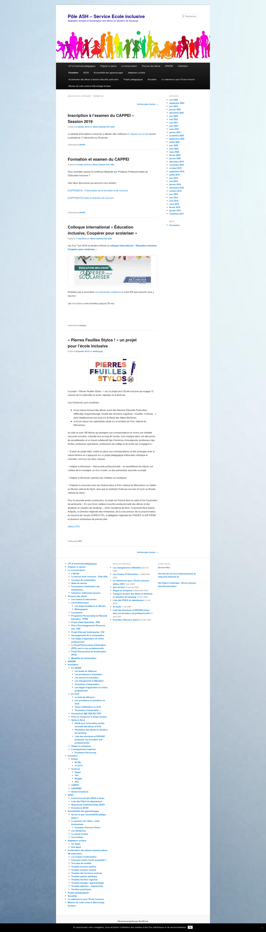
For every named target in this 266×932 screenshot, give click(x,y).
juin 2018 (173, 194)
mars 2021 (174, 129)
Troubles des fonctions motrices (86, 873)
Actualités (152, 79)
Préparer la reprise (108, 65)
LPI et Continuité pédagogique (82, 65)
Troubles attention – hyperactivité (87, 886)
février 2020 (174, 155)
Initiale (74, 758)
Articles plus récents (147, 104)
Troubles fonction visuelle (83, 869)
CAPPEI (81, 144)
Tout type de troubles (81, 863)
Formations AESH (79, 807)
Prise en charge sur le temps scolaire (89, 716)
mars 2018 (174, 203)
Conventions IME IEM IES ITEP (86, 713)
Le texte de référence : (85, 697)
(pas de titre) (119, 587)
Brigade (78, 778)
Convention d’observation (87, 684)
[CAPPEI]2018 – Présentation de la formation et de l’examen (98, 190)
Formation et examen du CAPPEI (98, 159)
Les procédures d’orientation (88, 674)
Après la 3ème (78, 719)
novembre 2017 (176, 213)
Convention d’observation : (88, 710)
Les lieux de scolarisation (83, 579)
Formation (73, 72)
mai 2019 (173, 181)
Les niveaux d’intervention (84, 599)
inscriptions (77, 303)
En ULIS (75, 693)
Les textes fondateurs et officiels (90, 605)
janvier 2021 (175, 132)
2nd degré (76, 846)
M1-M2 (78, 762)
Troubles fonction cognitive (84, 879)
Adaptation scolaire (136, 72)
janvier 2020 (175, 158)
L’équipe (75, 573)
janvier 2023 (175, 109)
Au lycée (117, 606)
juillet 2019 (174, 174)
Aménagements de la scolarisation (87, 635)
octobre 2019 (175, 168)
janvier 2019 (175, 184)
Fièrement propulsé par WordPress (133, 921)
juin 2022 (173, 115)
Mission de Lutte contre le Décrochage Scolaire (90, 86)
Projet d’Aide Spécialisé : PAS (85, 622)
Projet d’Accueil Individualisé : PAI (87, 632)
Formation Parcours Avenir (88, 827)
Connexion (174, 225)
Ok (190, 927)
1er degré (75, 843)
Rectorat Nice (164, 567)
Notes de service (79, 583)
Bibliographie (81, 609)
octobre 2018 (175, 190)
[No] (262, 927)
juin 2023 (173, 106)
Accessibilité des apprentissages (108, 72)
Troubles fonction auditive (83, 866)
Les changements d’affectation (89, 680)
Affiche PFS (74, 526)
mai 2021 (173, 122)
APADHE (169, 65)
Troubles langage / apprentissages (87, 882)
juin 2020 (173, 145)
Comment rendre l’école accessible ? (89, 859)
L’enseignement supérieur (83, 749)
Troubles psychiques (81, 889)
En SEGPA (76, 667)
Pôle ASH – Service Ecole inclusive (106, 16)
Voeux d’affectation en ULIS (88, 706)
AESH (86, 72)
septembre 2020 (176, 138)
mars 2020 (174, 151)
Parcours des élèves (151, 65)
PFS (80, 541)
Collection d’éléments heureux (85, 592)
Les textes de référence (86, 671)
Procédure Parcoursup (85, 752)
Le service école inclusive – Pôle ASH (89, 576)
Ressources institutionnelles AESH (88, 804)
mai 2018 (173, 197)
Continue (82, 325)
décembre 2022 (176, 112)
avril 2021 (173, 125)
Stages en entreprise (81, 745)
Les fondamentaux (80, 602)
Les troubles (77, 837)
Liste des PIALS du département (86, 801)
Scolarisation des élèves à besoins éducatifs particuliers (94, 79)
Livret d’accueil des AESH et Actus (87, 798)
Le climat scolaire (79, 833)
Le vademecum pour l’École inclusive (178, 79)
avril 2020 (173, 148)
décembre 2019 (176, 161)
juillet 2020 (174, 141)
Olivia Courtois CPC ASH (104, 126)
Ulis (76, 775)
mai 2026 (173, 99)
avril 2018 (173, 200)
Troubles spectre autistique (84, 876)
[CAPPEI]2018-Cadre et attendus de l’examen (91, 197)
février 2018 (174, 207)
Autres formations (79, 791)
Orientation (183, 65)
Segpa (78, 772)
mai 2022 (173, 119)
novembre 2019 (176, 164)
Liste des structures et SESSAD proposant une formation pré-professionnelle (90, 739)
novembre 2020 (176, 135)
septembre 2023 (176, 102)
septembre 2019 (176, 171)
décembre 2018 (176, 187)
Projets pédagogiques (133, 79)
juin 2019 (173, 177)
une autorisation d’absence (108, 291)
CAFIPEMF (76, 788)
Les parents (76, 612)
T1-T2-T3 (79, 765)
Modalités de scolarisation (83, 658)
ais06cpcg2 (98, 351)
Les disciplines (78, 830)
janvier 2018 (175, 210)
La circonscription (129, 65)
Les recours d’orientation (87, 677)
